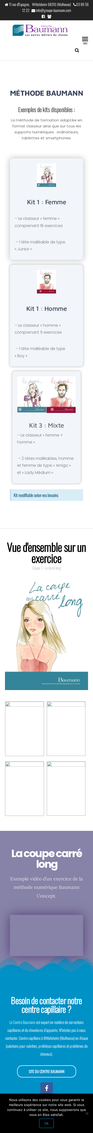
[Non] (86, 1113)
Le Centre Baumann (22, 1022)
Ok (46, 1123)
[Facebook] (46, 1088)
